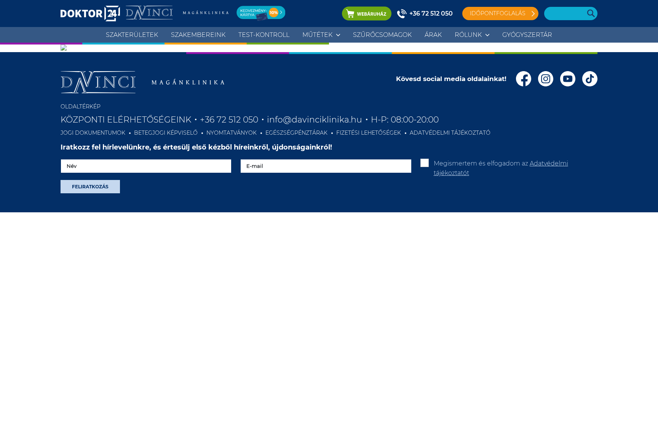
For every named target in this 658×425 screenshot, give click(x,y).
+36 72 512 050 (431, 13)
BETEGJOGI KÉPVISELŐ (166, 132)
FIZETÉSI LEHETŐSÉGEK (368, 132)
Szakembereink (198, 34)
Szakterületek (132, 34)
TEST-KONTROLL (263, 34)
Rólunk (468, 34)
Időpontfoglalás (497, 13)
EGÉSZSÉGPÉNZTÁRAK (296, 132)
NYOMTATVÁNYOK (231, 132)
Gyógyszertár (527, 34)
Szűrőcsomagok (382, 34)
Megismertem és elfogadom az (501, 168)
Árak (433, 34)
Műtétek (317, 34)
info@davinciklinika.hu (314, 120)
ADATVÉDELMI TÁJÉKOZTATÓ (450, 132)
